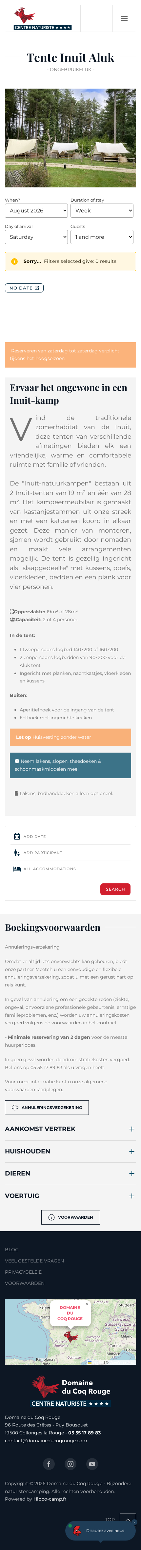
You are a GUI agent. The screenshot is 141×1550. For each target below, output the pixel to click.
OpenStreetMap (122, 1362)
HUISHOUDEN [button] (27, 1151)
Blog (12, 1250)
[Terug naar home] (43, 18)
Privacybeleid (24, 1272)
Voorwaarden (75, 1217)
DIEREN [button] (17, 1173)
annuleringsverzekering (52, 1107)
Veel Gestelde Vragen (34, 1261)
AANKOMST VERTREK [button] (40, 1129)
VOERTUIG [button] (22, 1196)
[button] (124, 18)
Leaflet (97, 1362)
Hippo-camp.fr (50, 1499)
